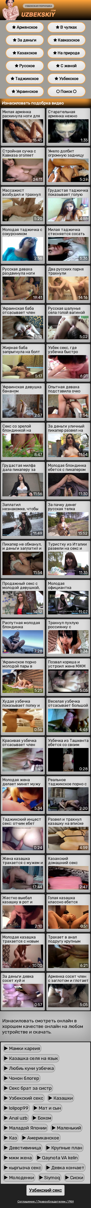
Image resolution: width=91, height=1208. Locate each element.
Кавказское (68, 40)
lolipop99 (18, 1108)
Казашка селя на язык (33, 1058)
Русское (26, 66)
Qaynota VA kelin (59, 1157)
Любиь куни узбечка (31, 1068)
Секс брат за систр (30, 1088)
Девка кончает (67, 1167)
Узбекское (68, 78)
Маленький (68, 1128)
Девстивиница (24, 1148)
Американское (42, 1138)
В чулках (68, 27)
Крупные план (66, 1148)
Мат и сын (49, 1108)
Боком (43, 1118)
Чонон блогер (23, 1078)
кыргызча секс (24, 1167)
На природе (68, 53)
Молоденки (21, 1177)
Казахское (26, 53)
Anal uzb (17, 1118)
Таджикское (26, 78)
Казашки (62, 1098)
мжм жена (20, 1157)
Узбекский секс (25, 1098)
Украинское (26, 91)
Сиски (76, 1177)
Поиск (66, 91)
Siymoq (51, 1177)
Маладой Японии (27, 1128)
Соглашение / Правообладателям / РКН (45, 1201)
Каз (12, 1138)
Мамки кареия (24, 1048)
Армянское (26, 27)
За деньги (26, 40)
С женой (68, 66)
